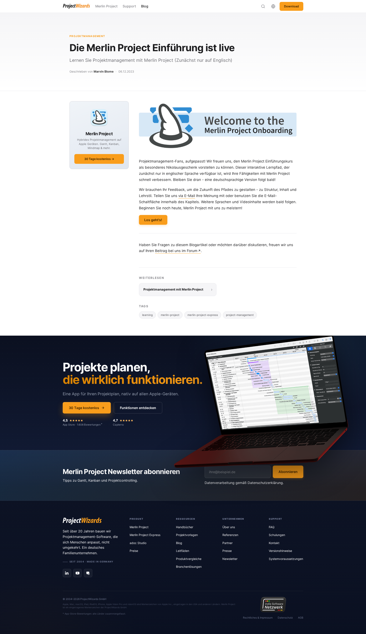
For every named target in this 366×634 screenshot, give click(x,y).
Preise (134, 551)
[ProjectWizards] (90, 521)
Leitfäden (182, 551)
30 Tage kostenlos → (99, 159)
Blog (144, 6)
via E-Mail (186, 196)
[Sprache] (273, 6)
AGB (300, 617)
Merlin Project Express (145, 535)
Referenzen (230, 535)
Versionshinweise (280, 551)
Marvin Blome (104, 71)
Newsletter (229, 559)
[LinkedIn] (67, 573)
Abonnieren (288, 472)
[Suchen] (263, 6)
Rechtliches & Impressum (258, 617)
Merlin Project (106, 6)
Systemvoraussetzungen (286, 559)
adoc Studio (138, 543)
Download (291, 6)
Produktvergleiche (188, 559)
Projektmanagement (87, 36)
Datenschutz (285, 617)
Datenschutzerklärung (265, 483)
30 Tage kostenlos (84, 408)
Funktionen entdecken (138, 408)
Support (129, 6)
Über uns (228, 527)
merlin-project (170, 315)
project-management (240, 315)
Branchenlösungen (189, 566)
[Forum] (88, 573)
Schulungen (277, 535)
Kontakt (274, 543)
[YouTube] (77, 573)
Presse (227, 551)
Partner (227, 543)
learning (147, 315)
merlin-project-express (202, 315)
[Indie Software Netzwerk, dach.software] (273, 604)
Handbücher (184, 527)
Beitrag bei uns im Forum (176, 251)
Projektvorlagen (187, 535)
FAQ (271, 527)
